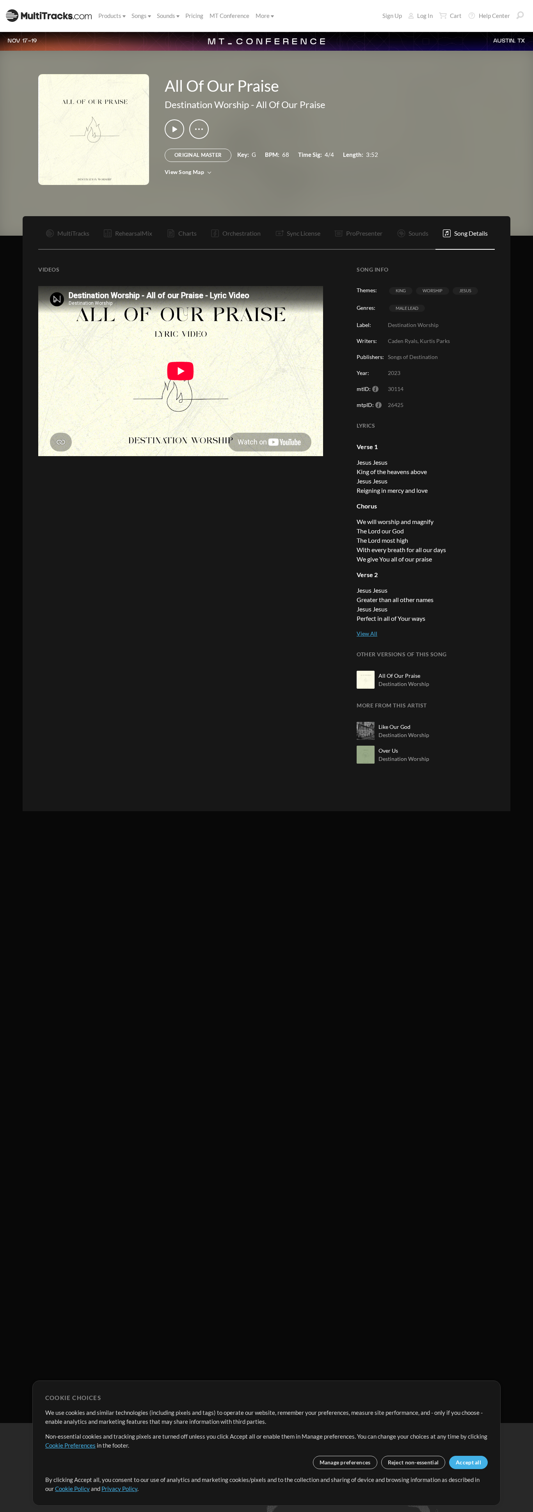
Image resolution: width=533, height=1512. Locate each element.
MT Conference (229, 15)
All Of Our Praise (290, 104)
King (401, 290)
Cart (456, 15)
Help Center (494, 15)
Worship (432, 290)
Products (109, 15)
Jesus (465, 290)
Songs (139, 15)
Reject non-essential (413, 1462)
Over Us (388, 750)
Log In (425, 15)
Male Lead (407, 308)
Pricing (194, 15)
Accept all (468, 1462)
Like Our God (394, 726)
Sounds (166, 15)
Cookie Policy (72, 1488)
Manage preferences (345, 1462)
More (263, 15)
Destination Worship (207, 104)
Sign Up (392, 15)
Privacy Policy (119, 1488)
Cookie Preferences (70, 1445)
